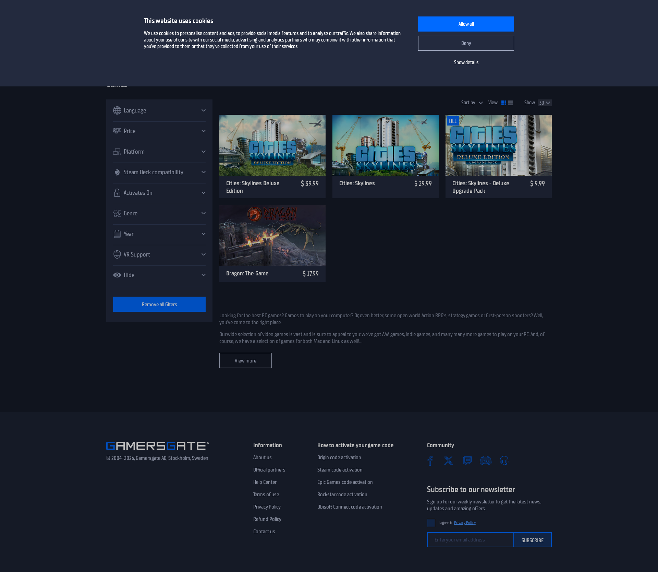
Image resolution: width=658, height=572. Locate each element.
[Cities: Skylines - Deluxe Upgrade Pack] (499, 145)
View (493, 102)
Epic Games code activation (345, 482)
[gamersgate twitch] (467, 460)
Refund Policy (267, 519)
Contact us (264, 531)
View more (245, 360)
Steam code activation (340, 469)
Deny (466, 43)
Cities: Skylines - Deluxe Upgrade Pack (480, 187)
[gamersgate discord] (485, 460)
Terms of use (266, 494)
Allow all (466, 24)
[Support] (504, 460)
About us (262, 457)
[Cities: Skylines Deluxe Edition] (272, 145)
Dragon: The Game (247, 273)
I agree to (457, 522)
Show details (466, 62)
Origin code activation (339, 457)
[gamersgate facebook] (430, 460)
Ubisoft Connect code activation (349, 506)
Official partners (269, 469)
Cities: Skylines (357, 183)
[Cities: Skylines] (385, 145)
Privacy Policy (267, 506)
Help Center (265, 482)
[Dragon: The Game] (272, 235)
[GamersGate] (157, 451)
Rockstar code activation (342, 494)
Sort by (468, 102)
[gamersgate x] (448, 460)
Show (529, 102)
